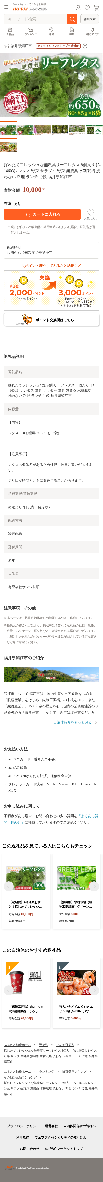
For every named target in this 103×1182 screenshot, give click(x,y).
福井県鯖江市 (21, 46)
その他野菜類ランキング (20, 1077)
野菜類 (43, 1045)
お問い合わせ (30, 1149)
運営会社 (51, 1126)
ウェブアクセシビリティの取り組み (61, 1137)
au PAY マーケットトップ (64, 1149)
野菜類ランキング (74, 1071)
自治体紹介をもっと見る (73, 722)
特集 (72, 34)
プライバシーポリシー (23, 1126)
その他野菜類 (65, 1045)
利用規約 (22, 1137)
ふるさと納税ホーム (17, 1045)
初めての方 (92, 34)
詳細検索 (90, 19)
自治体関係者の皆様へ (80, 1126)
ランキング (31, 34)
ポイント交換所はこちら (55, 320)
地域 (51, 34)
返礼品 (10, 34)
